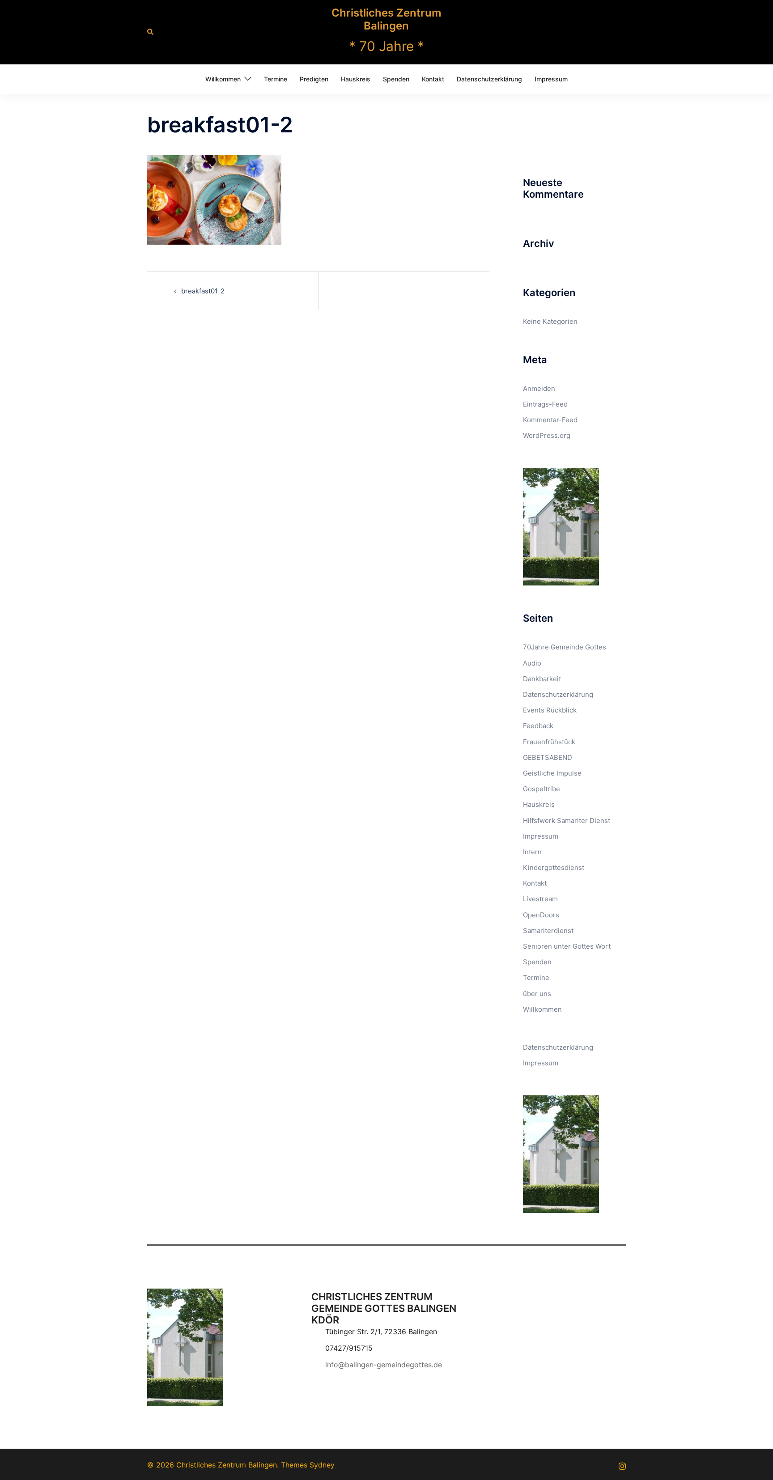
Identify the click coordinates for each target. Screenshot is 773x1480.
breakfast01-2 (203, 291)
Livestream (540, 899)
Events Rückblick (550, 710)
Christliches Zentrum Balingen (386, 19)
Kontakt (433, 79)
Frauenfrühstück (549, 742)
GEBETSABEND (547, 757)
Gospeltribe (541, 789)
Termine (275, 79)
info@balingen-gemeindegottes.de (383, 1364)
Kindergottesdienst (553, 867)
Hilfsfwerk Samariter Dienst (566, 820)
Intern (532, 852)
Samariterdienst (548, 930)
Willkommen (223, 79)
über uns (537, 993)
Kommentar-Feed (550, 420)
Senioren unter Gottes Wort (567, 946)
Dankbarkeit (542, 678)
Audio (532, 663)
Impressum (551, 79)
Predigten (314, 79)
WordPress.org (546, 435)
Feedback (538, 725)
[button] (150, 31)
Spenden (396, 79)
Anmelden (539, 388)
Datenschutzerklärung (489, 79)
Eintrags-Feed (545, 404)
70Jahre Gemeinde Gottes (564, 647)
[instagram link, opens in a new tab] (622, 1464)
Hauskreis (355, 79)
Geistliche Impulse (552, 773)
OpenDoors (541, 915)
